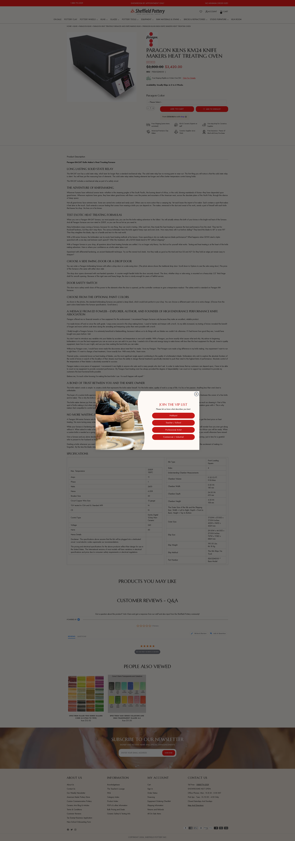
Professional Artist (173, 429)
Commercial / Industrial (173, 437)
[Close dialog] (196, 394)
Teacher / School (173, 422)
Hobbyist (173, 415)
